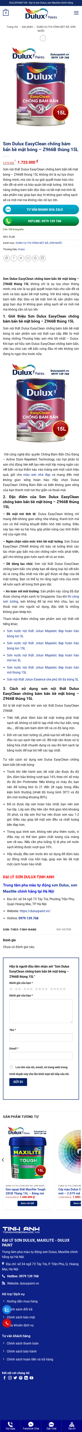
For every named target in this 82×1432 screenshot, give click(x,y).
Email (13, 1048)
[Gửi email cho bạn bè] (28, 258)
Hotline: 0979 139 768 (44, 221)
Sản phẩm (27, 26)
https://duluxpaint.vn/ (35, 911)
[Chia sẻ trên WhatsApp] (6, 258)
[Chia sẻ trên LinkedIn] (42, 258)
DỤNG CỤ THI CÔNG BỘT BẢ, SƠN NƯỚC (39, 242)
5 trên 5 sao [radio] (57, 989)
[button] (6, 13)
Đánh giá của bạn (21, 983)
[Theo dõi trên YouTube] (31, 1378)
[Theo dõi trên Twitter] (15, 1378)
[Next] (78, 1168)
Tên (12, 1030)
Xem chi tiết (27, 1203)
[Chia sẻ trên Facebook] (14, 258)
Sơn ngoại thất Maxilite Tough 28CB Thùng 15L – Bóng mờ (25, 1191)
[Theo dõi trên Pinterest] (20, 1378)
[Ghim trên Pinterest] (35, 258)
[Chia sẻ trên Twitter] (21, 258)
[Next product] (43, 38)
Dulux (21, 249)
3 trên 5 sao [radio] (27, 989)
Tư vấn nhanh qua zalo (44, 209)
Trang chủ (12, 26)
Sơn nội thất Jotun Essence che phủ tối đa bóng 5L (43, 679)
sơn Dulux (60, 885)
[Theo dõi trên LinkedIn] (26, 1378)
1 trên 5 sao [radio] (10, 989)
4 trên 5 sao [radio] (41, 989)
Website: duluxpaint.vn (23, 1283)
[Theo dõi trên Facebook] (4, 1378)
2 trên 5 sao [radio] (17, 989)
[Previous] (3, 1168)
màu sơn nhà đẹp (36, 475)
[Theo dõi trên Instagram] (10, 1378)
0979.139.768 (28, 918)
